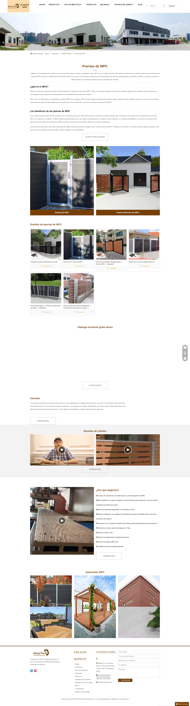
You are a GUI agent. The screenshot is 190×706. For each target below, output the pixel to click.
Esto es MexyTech (81, 670)
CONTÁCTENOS (95, 385)
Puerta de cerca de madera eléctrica (141, 262)
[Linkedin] (31, 670)
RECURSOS (104, 4)
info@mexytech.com (105, 682)
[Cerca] (51, 591)
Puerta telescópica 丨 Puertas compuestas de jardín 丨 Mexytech (45, 307)
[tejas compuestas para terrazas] (31, 353)
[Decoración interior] (139, 622)
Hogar (77, 664)
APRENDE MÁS (43, 421)
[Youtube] (35, 670)
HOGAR (42, 4)
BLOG (140, 4)
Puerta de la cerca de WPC (73, 262)
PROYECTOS (91, 4)
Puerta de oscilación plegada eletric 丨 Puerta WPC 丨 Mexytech (109, 263)
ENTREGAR (125, 680)
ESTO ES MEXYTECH (73, 4)
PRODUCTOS (54, 4)
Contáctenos (79, 689)
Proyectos (78, 673)
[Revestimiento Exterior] (139, 591)
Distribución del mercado (83, 682)
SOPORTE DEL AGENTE (123, 4)
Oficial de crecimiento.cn (120, 699)
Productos (78, 667)
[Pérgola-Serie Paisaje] (95, 606)
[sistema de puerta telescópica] (158, 353)
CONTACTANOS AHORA (95, 137)
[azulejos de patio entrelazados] (95, 353)
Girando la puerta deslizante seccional (44, 262)
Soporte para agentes (82, 679)
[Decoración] (51, 622)
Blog (76, 685)
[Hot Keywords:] (164, 6)
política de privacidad (82, 692)
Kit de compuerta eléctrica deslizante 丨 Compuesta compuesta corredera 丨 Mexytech (77, 307)
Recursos (78, 676)
